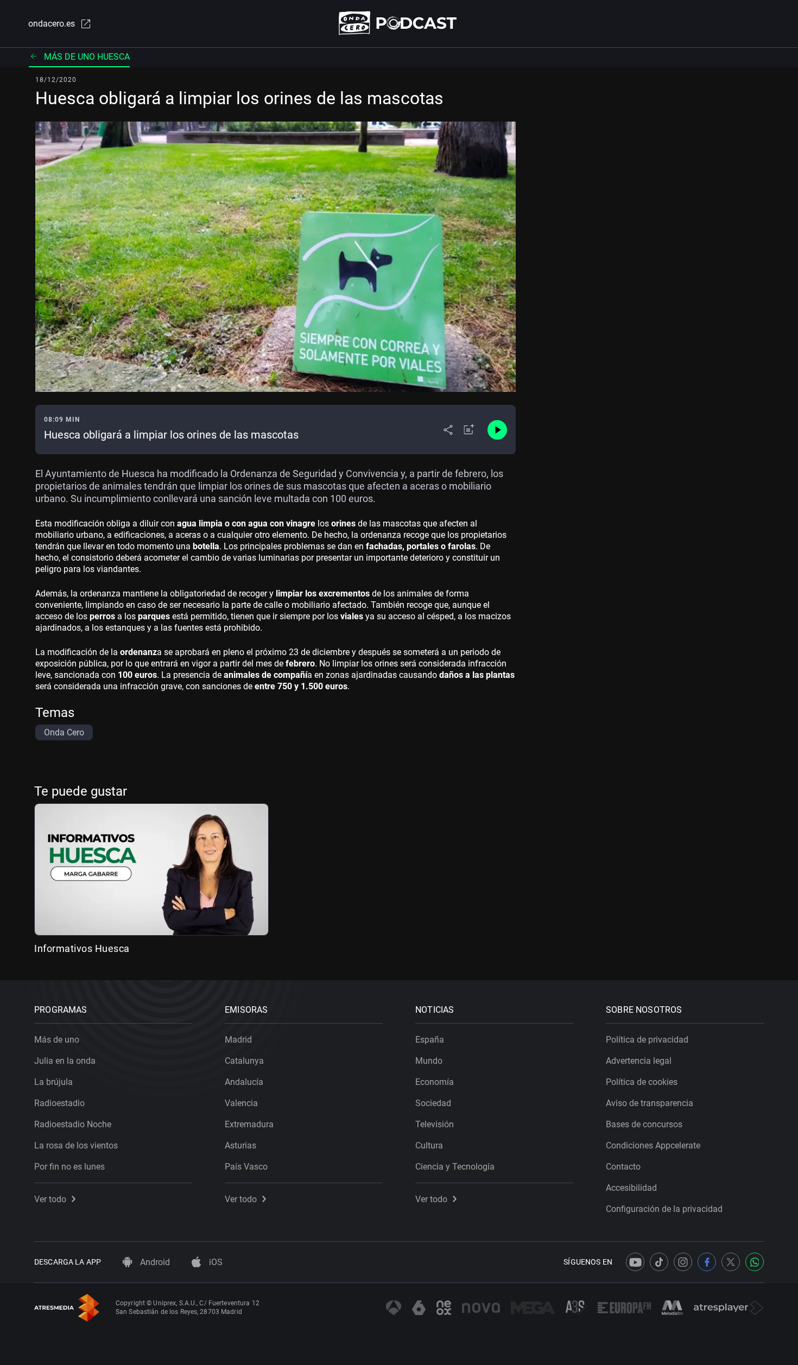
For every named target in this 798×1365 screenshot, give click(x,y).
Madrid (238, 1039)
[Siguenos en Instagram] (683, 1262)
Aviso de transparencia (649, 1103)
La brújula (53, 1082)
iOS (215, 1262)
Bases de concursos (644, 1124)
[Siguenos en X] (730, 1262)
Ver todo (50, 1199)
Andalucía (244, 1082)
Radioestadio (59, 1103)
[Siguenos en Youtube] (635, 1262)
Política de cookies (641, 1082)
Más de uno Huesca (87, 57)
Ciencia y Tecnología (455, 1166)
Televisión (434, 1124)
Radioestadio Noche (72, 1124)
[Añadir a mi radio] (469, 430)
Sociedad (433, 1103)
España (429, 1039)
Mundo (428, 1061)
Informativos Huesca (82, 948)
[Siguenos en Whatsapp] (754, 1262)
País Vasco (246, 1166)
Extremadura (249, 1124)
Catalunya (244, 1061)
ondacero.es (51, 23)
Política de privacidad (647, 1039)
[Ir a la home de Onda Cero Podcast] (399, 23)
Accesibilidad (631, 1188)
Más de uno (56, 1039)
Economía (434, 1082)
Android (154, 1262)
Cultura (429, 1145)
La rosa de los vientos (76, 1145)
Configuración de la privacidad (664, 1209)
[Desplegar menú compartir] (448, 430)
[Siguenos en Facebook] (707, 1262)
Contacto (623, 1166)
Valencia (241, 1103)
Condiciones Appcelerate (653, 1145)
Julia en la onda (65, 1061)
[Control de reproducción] (497, 430)
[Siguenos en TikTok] (659, 1262)
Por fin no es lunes (69, 1166)
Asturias (240, 1145)
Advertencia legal (639, 1061)
